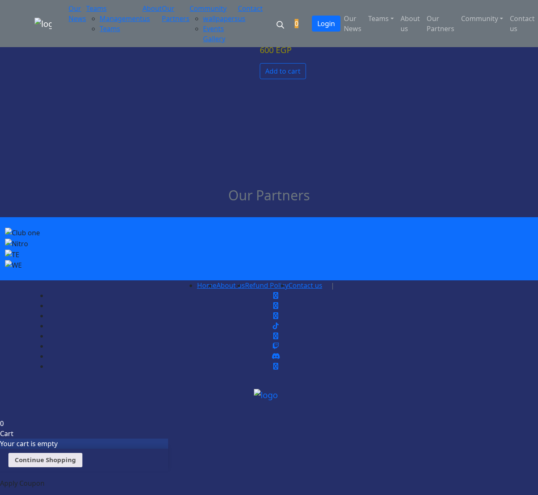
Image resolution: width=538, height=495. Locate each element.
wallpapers (220, 18)
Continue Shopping (45, 459)
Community (208, 8)
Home (206, 285)
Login (326, 23)
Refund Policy (266, 285)
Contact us (522, 23)
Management (121, 18)
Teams (96, 8)
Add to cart (283, 71)
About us (410, 23)
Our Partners (440, 23)
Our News (352, 23)
